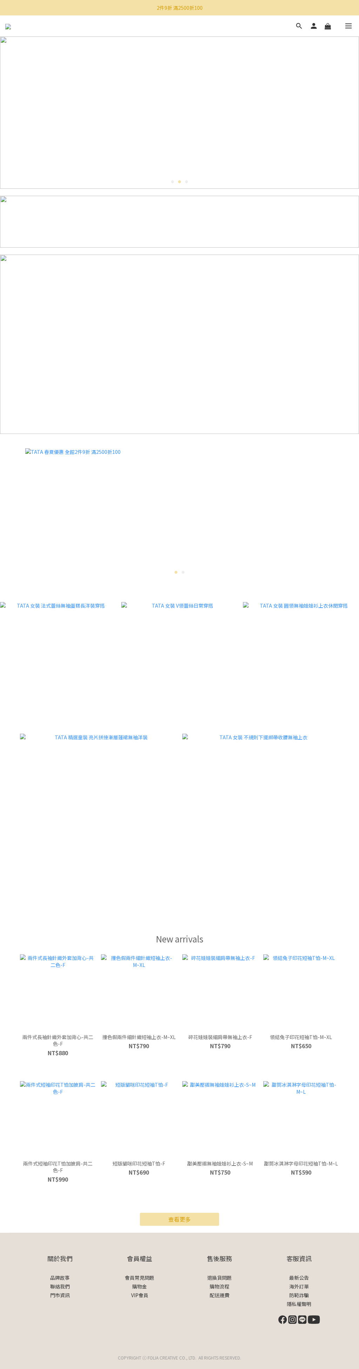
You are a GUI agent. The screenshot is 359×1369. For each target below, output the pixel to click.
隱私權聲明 (299, 1303)
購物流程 (219, 1286)
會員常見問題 (139, 1277)
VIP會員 (139, 1295)
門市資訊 (60, 1295)
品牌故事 (60, 1277)
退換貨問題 (219, 1277)
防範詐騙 (299, 1295)
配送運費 (219, 1295)
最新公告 (299, 1277)
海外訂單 (299, 1286)
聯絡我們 (60, 1286)
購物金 (139, 1286)
